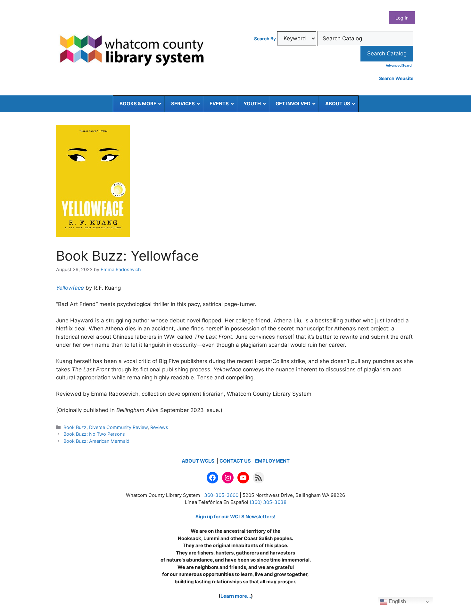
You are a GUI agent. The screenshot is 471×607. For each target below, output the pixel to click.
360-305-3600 (221, 495)
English (396, 601)
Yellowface (70, 288)
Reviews (159, 427)
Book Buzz (75, 427)
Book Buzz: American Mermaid (96, 441)
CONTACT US (235, 461)
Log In (402, 17)
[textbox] (365, 38)
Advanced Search (399, 65)
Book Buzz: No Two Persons (94, 434)
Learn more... (235, 596)
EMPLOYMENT (272, 461)
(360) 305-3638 (268, 502)
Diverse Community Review (118, 427)
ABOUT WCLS (198, 461)
